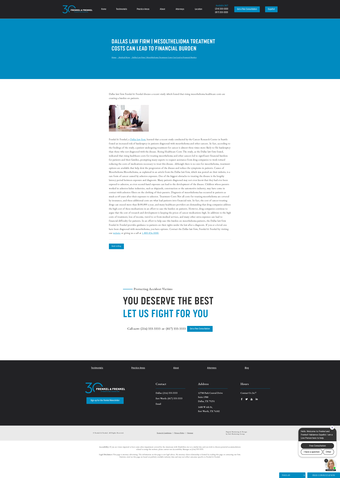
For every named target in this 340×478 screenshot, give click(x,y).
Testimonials (121, 9)
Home (103, 9)
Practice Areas (143, 9)
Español (271, 9)
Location (198, 9)
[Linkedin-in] (257, 399)
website (117, 233)
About (162, 9)
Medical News (124, 58)
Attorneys (180, 9)
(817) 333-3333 (221, 12)
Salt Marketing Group (236, 434)
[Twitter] (246, 399)
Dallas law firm (138, 139)
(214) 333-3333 (221, 9)
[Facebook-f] (242, 399)
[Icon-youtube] (251, 399)
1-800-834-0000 (150, 233)
